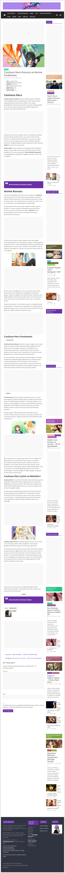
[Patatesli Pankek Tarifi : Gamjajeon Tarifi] (54, 251)
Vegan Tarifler (51, 265)
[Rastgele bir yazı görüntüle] (60, 15)
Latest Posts (13, 608)
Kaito (57, 684)
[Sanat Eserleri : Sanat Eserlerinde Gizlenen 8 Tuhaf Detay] (51, 702)
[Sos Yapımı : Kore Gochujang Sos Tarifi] (51, 293)
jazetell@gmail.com (8, 841)
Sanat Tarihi (55, 673)
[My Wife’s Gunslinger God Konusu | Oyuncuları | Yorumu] (51, 174)
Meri (57, 104)
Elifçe (57, 763)
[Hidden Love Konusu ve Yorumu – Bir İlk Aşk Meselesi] (54, 425)
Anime (31, 13)
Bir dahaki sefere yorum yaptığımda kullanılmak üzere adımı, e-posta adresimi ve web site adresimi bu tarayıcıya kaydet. (23, 706)
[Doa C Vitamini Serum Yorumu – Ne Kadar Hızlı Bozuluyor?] (51, 639)
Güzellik (25, 16)
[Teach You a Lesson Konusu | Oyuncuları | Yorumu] (54, 81)
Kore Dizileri (50, 93)
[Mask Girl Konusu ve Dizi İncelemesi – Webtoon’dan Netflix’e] (51, 516)
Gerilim (49, 673)
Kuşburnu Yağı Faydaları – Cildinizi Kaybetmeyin (20, 654)
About (6, 608)
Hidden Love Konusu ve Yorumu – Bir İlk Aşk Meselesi (53, 443)
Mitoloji (32, 16)
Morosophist (50, 275)
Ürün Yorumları (51, 605)
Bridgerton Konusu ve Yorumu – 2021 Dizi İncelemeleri (24, 658)
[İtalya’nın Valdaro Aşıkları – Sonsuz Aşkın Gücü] (54, 663)
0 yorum (19, 78)
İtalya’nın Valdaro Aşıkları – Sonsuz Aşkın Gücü (53, 678)
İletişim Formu (43, 831)
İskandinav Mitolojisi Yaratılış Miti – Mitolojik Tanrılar (53, 757)
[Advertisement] (23, 32)
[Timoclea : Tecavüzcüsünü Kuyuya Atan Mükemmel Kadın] (51, 717)
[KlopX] (8, 611)
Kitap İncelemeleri (45, 13)
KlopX (14, 78)
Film (36, 13)
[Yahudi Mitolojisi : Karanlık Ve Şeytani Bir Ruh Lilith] (51, 800)
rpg (35, 244)
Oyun (8, 16)
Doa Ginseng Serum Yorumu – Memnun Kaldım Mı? (54, 611)
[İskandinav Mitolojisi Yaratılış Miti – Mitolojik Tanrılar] (54, 740)
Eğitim (14, 16)
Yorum (5, 671)
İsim (4, 694)
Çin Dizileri (57, 435)
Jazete (49, 750)
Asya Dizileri (11, 13)
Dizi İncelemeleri (23, 13)
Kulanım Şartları (44, 828)
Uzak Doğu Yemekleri (53, 263)
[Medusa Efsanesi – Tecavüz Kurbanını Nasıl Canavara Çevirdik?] (51, 785)
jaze (57, 448)
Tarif (19, 16)
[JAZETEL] (4, 15)
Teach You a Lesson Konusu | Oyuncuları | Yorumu (54, 99)
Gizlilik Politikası (44, 826)
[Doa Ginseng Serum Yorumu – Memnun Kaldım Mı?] (54, 593)
